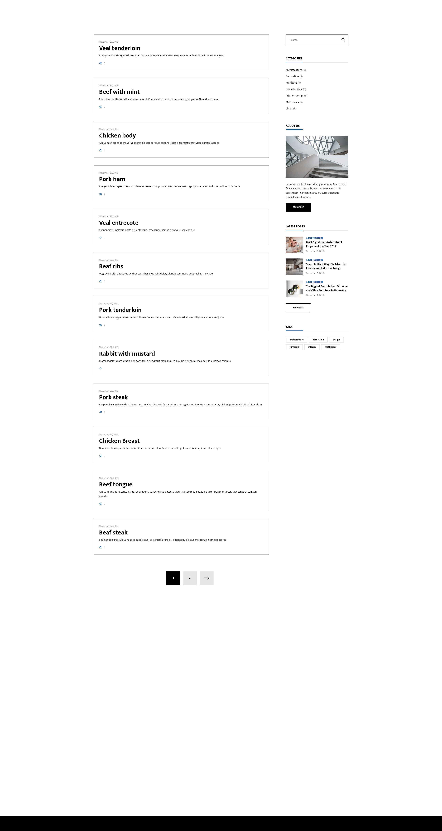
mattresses (330, 347)
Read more (298, 207)
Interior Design (295, 96)
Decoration (292, 77)
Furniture (291, 83)
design (336, 340)
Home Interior (294, 90)
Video (289, 109)
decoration (318, 340)
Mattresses (292, 102)
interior (312, 347)
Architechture (294, 70)
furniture (294, 347)
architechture (297, 340)
